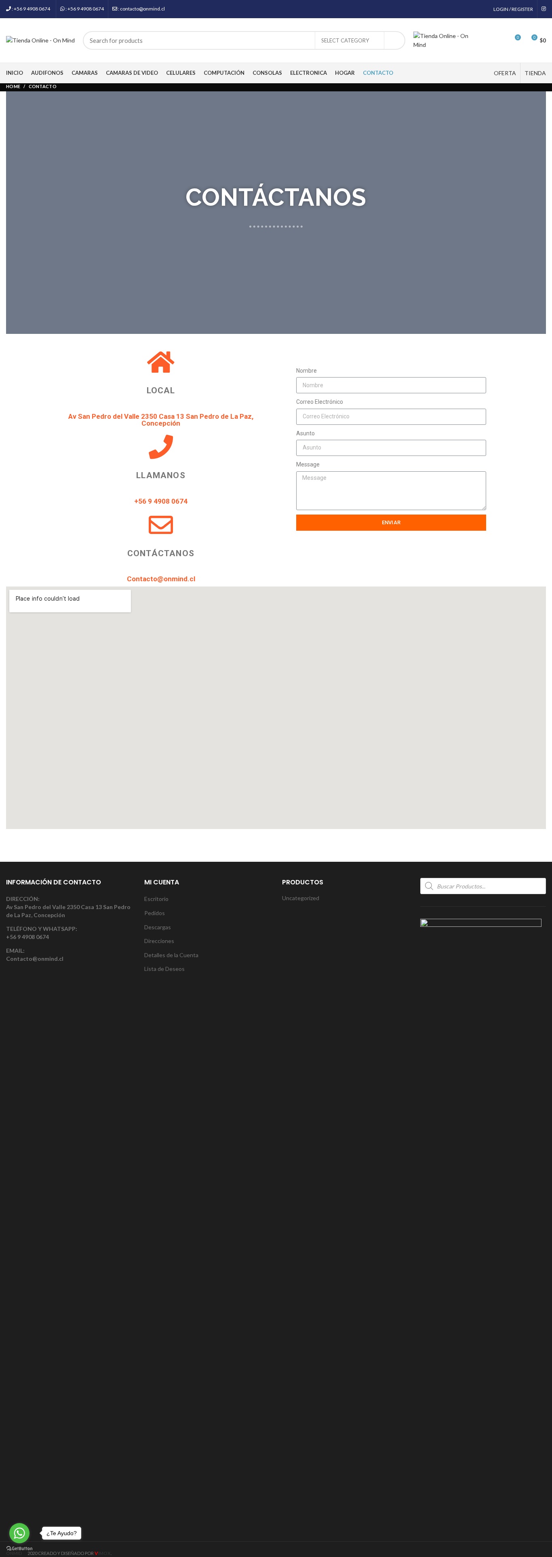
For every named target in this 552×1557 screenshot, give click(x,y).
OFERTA (505, 73)
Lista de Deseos (164, 968)
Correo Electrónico (319, 402)
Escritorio (156, 898)
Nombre (306, 370)
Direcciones (159, 940)
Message (308, 464)
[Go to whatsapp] (19, 1533)
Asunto (305, 433)
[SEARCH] (394, 40)
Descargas (157, 927)
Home (13, 86)
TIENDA (535, 73)
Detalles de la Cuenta (171, 955)
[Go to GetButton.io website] (19, 1548)
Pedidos (154, 912)
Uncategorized (300, 898)
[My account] (485, 40)
